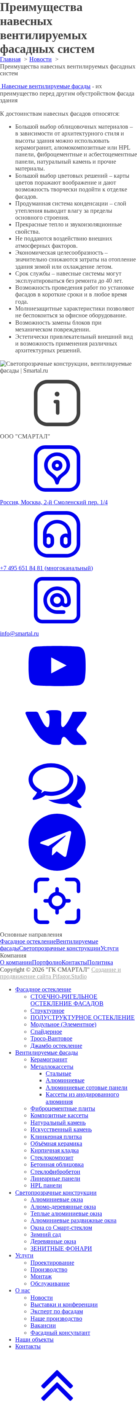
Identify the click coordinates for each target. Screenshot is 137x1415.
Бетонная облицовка (57, 1164)
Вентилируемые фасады (46, 1052)
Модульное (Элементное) (63, 1024)
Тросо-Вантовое (51, 1038)
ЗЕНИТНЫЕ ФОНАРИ (61, 1248)
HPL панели (46, 1185)
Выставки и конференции (64, 1304)
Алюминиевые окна (56, 1199)
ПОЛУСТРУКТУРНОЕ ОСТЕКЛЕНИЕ (82, 1017)
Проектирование (52, 1262)
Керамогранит (48, 1059)
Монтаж (41, 1276)
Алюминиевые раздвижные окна (73, 1220)
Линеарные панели (55, 1178)
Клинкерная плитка (56, 1136)
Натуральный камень (58, 1122)
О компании (16, 962)
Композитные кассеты (59, 1115)
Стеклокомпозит (51, 1157)
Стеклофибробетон (55, 1171)
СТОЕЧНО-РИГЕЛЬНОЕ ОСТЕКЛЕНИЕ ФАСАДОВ (67, 1000)
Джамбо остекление (56, 1045)
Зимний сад (45, 1234)
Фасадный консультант (60, 1332)
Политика (100, 962)
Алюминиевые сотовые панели (86, 1087)
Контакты (74, 962)
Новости (41, 1297)
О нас (22, 1290)
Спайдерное (46, 1031)
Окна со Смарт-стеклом (61, 1227)
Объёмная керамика (56, 1143)
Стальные (58, 1073)
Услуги (109, 948)
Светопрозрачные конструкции (59, 948)
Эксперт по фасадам (56, 1311)
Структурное (47, 1010)
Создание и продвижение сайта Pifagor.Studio (60, 973)
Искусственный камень (61, 1129)
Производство (48, 1269)
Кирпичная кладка (54, 1150)
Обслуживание (50, 1283)
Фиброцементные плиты (62, 1108)
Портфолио (47, 962)
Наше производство (56, 1318)
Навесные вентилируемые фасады (45, 86)
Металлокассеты (51, 1066)
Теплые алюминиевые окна (66, 1213)
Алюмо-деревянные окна (63, 1206)
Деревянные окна (53, 1241)
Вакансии (43, 1325)
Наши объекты (34, 1339)
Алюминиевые (65, 1080)
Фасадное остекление (28, 941)
